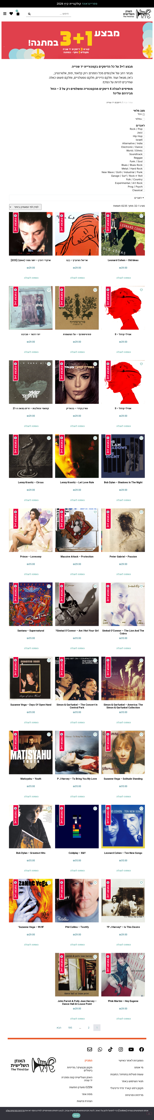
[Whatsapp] (100, 1049)
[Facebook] (141, 1049)
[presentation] (48, 14)
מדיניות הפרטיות (134, 1095)
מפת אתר (87, 1094)
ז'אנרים (138, 197)
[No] (149, 1113)
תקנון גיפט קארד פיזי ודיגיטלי (126, 1088)
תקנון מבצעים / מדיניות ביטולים (79, 1069)
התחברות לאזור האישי (131, 1061)
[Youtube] (131, 1049)
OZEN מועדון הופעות (80, 1087)
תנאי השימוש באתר (132, 1081)
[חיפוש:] (48, 14)
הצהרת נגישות (84, 1101)
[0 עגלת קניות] (18, 14)
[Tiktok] (110, 1049)
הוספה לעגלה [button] (123, 278)
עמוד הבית (128, 102)
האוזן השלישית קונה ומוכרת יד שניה (77, 1078)
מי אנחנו (138, 1067)
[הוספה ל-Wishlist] (141, 216)
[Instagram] (121, 1049)
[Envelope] (89, 1049)
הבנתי (76, 1115)
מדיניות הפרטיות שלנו (15, 1110)
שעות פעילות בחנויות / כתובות (126, 1074)
